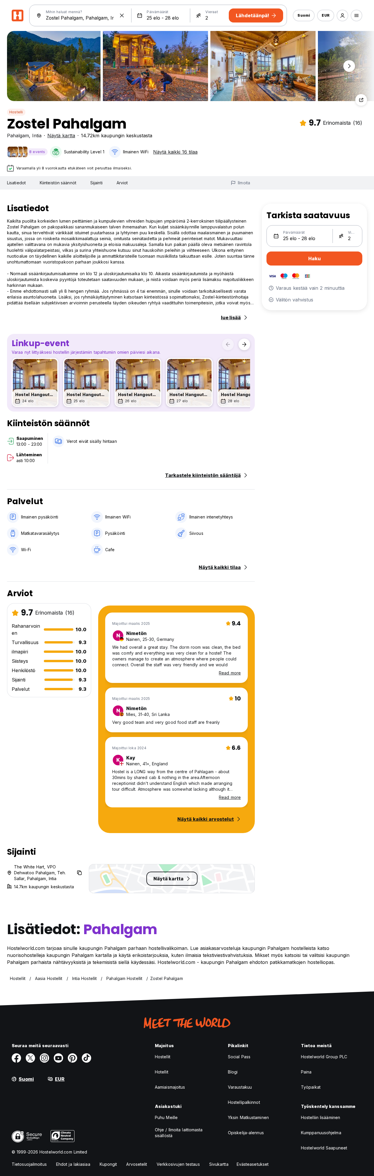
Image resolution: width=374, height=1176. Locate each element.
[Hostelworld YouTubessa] (58, 1058)
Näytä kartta (61, 135)
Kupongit (108, 1164)
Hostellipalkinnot (244, 1102)
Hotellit (161, 1071)
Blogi (233, 1071)
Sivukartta (218, 1164)
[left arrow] (228, 344)
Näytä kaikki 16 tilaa (175, 152)
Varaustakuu (240, 1087)
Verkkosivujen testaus (178, 1164)
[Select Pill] (342, 15)
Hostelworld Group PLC (324, 1056)
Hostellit (162, 1056)
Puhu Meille (166, 1117)
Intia (36, 135)
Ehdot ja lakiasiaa (73, 1164)
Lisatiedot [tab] (16, 182)
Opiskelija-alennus (246, 1132)
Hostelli (16, 112)
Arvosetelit (136, 1164)
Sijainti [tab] (96, 182)
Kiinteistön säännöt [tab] (58, 182)
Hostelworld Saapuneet (324, 1147)
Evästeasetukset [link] (253, 1164)
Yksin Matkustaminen (248, 1117)
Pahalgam (18, 135)
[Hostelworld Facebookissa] (16, 1058)
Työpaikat (311, 1087)
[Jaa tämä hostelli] (361, 100)
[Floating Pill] (349, 66)
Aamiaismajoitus (170, 1087)
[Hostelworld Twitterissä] (30, 1058)
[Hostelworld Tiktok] (86, 1058)
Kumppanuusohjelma (321, 1132)
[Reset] (122, 15)
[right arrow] (244, 344)
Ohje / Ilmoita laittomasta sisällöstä (179, 1132)
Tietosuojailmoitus (29, 1164)
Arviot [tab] (122, 182)
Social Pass (239, 1056)
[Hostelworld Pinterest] (72, 1058)
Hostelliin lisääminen (320, 1117)
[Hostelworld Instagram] (44, 1058)
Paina (306, 1071)
